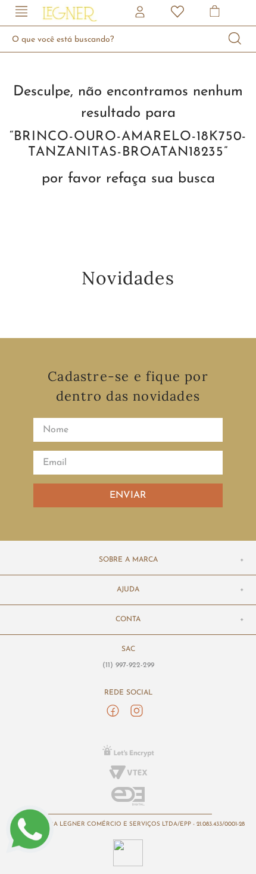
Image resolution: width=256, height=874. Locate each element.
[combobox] (128, 39)
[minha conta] (141, 13)
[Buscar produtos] (235, 39)
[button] (21, 13)
